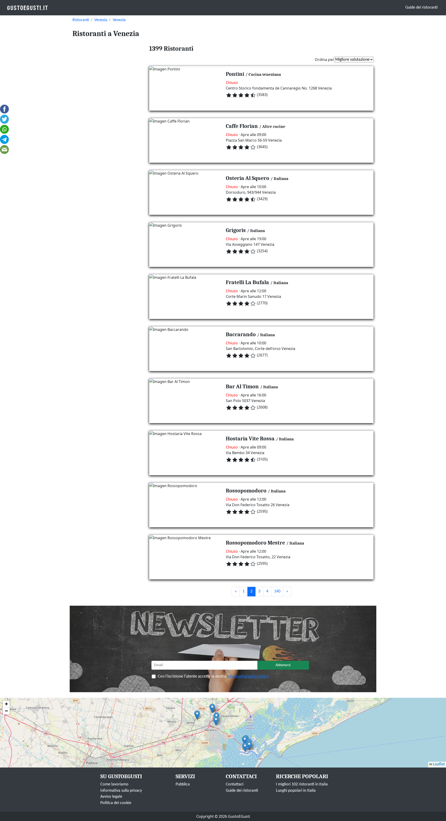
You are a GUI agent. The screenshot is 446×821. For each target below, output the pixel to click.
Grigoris (236, 230)
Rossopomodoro (246, 490)
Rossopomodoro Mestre (255, 542)
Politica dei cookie (115, 803)
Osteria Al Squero (247, 178)
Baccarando (241, 334)
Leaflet (438, 764)
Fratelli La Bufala (247, 282)
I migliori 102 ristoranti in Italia (302, 784)
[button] (245, 740)
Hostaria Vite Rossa (250, 438)
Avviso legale (111, 797)
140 (277, 591)
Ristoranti (80, 20)
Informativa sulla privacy (248, 676)
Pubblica (183, 784)
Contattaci (234, 784)
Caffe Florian (242, 126)
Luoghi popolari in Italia (296, 791)
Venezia (100, 20)
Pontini (235, 74)
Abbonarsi (283, 665)
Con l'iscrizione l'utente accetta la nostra (213, 676)
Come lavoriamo (114, 784)
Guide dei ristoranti (421, 8)
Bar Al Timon (242, 386)
